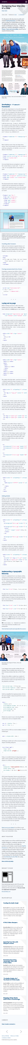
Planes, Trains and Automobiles (10, 29)
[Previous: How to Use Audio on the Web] (7, 1031)
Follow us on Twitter (14, 1036)
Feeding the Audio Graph (11, 903)
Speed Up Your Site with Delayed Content (10, 942)
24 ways (9, 2)
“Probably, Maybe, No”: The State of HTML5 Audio (11, 979)
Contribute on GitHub (6, 1037)
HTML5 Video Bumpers (10, 922)
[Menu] (26, 2)
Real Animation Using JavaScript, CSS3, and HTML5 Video (10, 961)
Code (15, 14)
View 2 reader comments (8, 1024)
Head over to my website (8, 827)
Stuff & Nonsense (10, 20)
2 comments (21, 14)
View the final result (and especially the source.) (14, 629)
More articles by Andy (7, 861)
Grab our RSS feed (5, 1036)
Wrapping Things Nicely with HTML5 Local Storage (11, 998)
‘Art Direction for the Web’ (11, 857)
